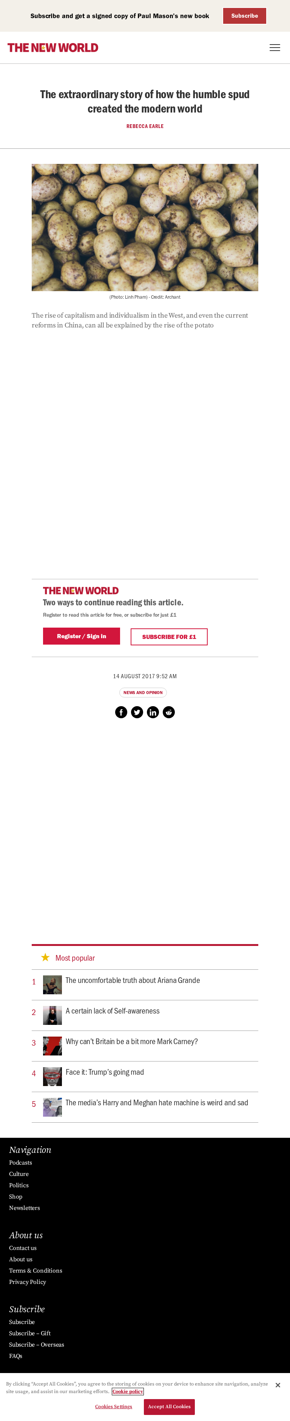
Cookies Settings (113, 1407)
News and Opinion (143, 692)
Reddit (169, 712)
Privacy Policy (27, 1282)
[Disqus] (145, 824)
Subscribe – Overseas (36, 1344)
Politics (18, 1185)
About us (20, 1259)
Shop (15, 1196)
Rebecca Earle (145, 126)
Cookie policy (128, 1392)
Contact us (23, 1248)
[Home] (53, 47)
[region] (145, 1397)
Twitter (137, 712)
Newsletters (24, 1208)
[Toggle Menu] (274, 47)
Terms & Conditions (35, 1270)
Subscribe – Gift (30, 1333)
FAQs (15, 1356)
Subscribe (244, 15)
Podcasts (20, 1162)
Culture (19, 1174)
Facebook (121, 712)
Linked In (153, 712)
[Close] (278, 1385)
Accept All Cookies (169, 1407)
